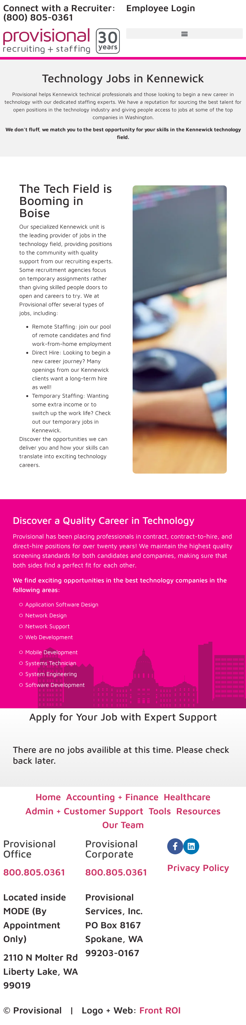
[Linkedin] (191, 846)
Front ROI (160, 1010)
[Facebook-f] (175, 846)
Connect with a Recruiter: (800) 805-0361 (59, 12)
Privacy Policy (198, 867)
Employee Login (160, 7)
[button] (184, 33)
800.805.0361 (34, 871)
